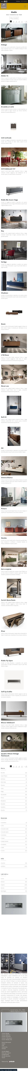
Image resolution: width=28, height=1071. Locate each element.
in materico (14, 844)
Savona (14, 888)
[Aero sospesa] (14, 557)
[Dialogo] (14, 33)
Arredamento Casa (14, 14)
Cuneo (14, 878)
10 (26, 21)
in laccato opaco (14, 832)
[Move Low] (14, 374)
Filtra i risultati (14, 18)
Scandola (14, 807)
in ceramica (14, 822)
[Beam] (14, 312)
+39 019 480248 (23, 1)
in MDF (14, 847)
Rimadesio (14, 800)
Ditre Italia (14, 782)
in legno (14, 838)
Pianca (14, 797)
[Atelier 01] (14, 64)
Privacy (2, 1070)
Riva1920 (14, 804)
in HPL (14, 825)
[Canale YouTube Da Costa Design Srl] (6, 1)
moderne (14, 866)
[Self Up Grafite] (14, 679)
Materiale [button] (4, 818)
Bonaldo (14, 772)
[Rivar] (14, 619)
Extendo (14, 785)
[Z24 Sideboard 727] (14, 157)
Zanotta (14, 810)
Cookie (6, 1070)
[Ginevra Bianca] (14, 465)
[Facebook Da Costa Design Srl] (5, 1)
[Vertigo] (14, 250)
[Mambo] (14, 526)
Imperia (14, 885)
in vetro (14, 850)
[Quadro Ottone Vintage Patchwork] (14, 741)
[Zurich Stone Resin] (14, 588)
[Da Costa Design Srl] (3, 6)
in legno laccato (14, 841)
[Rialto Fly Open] (14, 648)
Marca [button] (3, 768)
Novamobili (14, 794)
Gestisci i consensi (13, 1070)
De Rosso (14, 779)
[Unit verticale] (14, 126)
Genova (14, 881)
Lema (14, 788)
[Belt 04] (14, 405)
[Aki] (14, 436)
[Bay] (14, 219)
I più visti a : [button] (4, 874)
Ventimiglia (14, 891)
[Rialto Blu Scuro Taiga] (14, 188)
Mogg (14, 791)
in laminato (14, 835)
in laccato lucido (14, 828)
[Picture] (14, 496)
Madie (20, 14)
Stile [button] (2, 859)
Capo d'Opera (14, 776)
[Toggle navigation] (25, 6)
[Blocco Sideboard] (14, 710)
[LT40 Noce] (14, 343)
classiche (14, 863)
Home (7, 14)
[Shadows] (14, 281)
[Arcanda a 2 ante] (14, 95)
